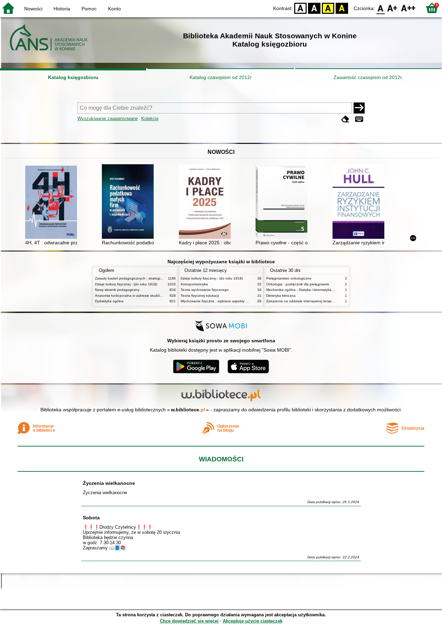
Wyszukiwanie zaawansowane (107, 118)
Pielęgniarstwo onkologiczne (288, 278)
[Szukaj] (359, 108)
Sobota (91, 517)
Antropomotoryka (194, 284)
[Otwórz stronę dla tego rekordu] (52, 203)
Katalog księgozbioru (73, 77)
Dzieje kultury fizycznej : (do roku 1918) (126, 284)
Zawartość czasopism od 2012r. (368, 77)
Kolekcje (149, 118)
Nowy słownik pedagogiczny (117, 290)
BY (342, 8)
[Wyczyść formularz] (345, 119)
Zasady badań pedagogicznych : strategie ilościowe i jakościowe (146, 278)
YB (328, 8)
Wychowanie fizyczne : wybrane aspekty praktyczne (222, 301)
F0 (380, 8)
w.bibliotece (188, 409)
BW (314, 8)
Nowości (33, 8)
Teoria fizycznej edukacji (200, 295)
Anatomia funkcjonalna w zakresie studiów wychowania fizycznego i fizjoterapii (157, 295)
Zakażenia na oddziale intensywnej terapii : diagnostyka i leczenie (318, 301)
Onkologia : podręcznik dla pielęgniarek (297, 284)
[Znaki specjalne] (359, 119)
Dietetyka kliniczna (281, 295)
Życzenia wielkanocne (109, 483)
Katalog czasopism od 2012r (221, 77)
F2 (408, 8)
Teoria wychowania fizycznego (205, 290)
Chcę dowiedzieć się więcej (189, 621)
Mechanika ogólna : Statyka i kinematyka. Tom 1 (304, 290)
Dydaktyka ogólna (109, 301)
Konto (114, 8)
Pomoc (89, 8)
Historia (62, 8)
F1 (392, 8)
